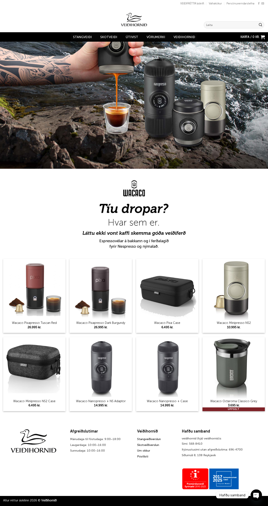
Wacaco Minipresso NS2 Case (34, 401)
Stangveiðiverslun (149, 439)
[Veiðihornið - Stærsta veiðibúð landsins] (134, 19)
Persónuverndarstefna (240, 3)
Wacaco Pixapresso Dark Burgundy (100, 323)
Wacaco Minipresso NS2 (234, 323)
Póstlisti (142, 456)
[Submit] (260, 24)
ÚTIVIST (132, 37)
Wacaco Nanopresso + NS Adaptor (101, 401)
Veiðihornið (184, 37)
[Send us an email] (263, 3)
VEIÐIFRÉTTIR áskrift (192, 3)
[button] (253, 37)
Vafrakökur (215, 3)
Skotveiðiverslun (148, 445)
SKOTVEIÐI (108, 37)
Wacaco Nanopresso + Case (167, 401)
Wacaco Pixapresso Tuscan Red (34, 323)
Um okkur (143, 450)
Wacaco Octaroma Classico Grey (233, 401)
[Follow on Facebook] (259, 3)
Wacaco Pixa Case (167, 323)
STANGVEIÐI (82, 37)
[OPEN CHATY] (256, 495)
